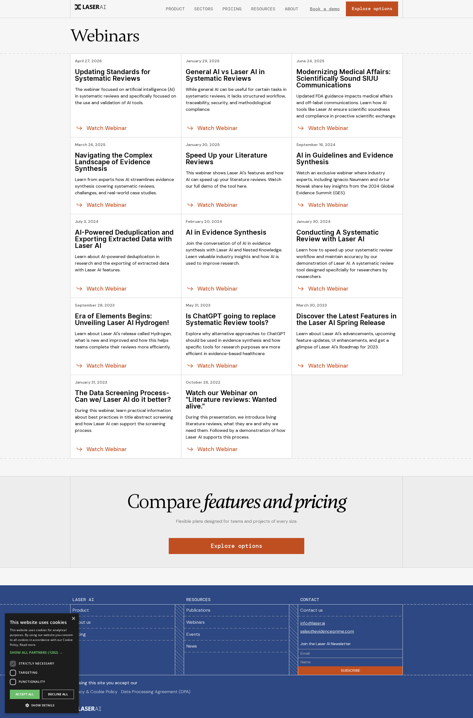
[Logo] (90, 9)
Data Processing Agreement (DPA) (155, 692)
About (291, 9)
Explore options (236, 546)
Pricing (231, 9)
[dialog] (42, 663)
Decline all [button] (58, 694)
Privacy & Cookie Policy (94, 692)
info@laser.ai (312, 623)
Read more (27, 645)
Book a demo (325, 9)
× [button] (73, 618)
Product (175, 9)
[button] (204, 9)
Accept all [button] (25, 694)
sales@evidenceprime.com (327, 631)
